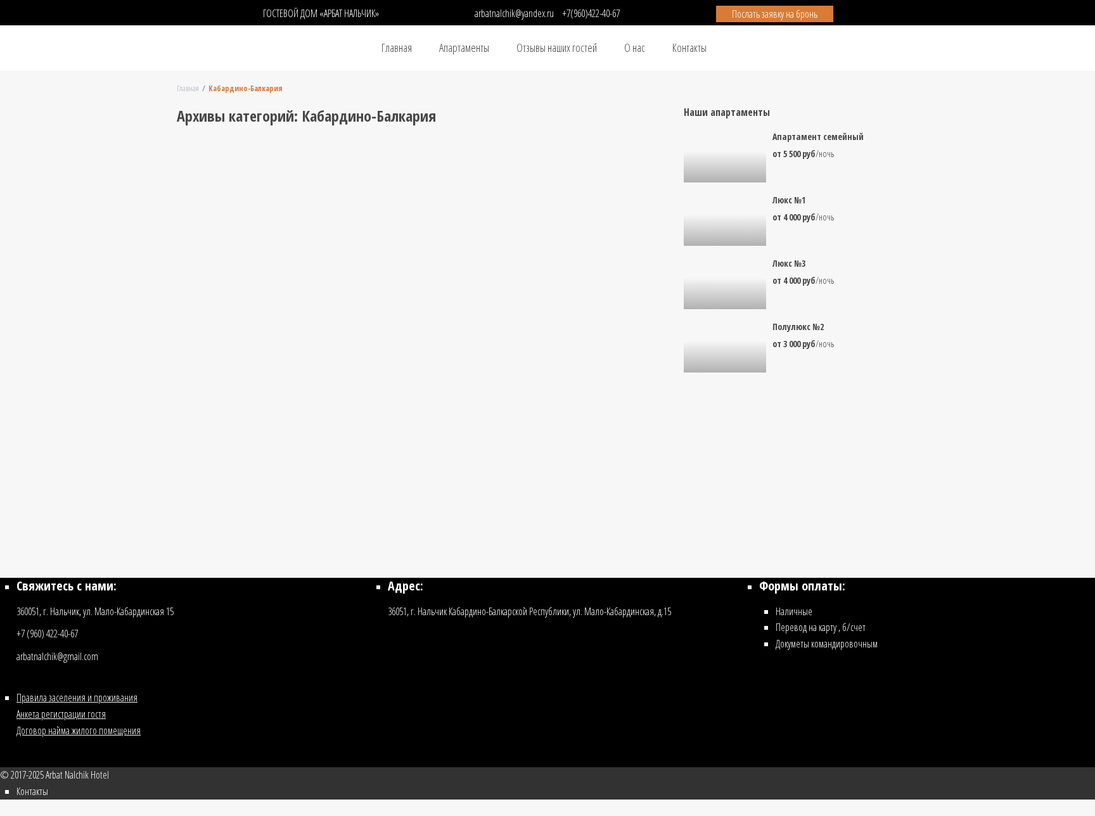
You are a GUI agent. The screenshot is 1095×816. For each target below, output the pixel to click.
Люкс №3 (788, 263)
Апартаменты (464, 47)
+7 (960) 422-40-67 (47, 634)
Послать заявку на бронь (774, 14)
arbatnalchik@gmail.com (57, 656)
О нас (634, 47)
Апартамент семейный (818, 137)
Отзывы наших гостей (556, 47)
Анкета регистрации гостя (61, 714)
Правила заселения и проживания (77, 697)
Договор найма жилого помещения (78, 730)
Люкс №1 (788, 200)
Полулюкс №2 (798, 327)
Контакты (689, 47)
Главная (396, 47)
